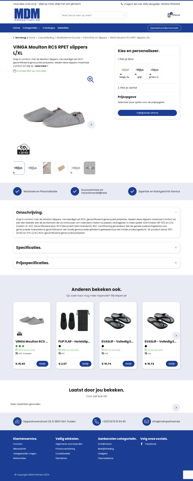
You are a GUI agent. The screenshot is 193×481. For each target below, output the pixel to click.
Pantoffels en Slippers (95, 37)
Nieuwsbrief (19, 448)
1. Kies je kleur (126, 59)
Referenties (19, 458)
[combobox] (90, 15)
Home (32, 37)
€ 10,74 (106, 363)
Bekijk (42, 363)
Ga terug (20, 37)
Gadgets (103, 453)
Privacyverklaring (65, 448)
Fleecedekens (105, 458)
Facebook (150, 444)
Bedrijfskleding (106, 448)
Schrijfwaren (105, 444)
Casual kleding (46, 37)
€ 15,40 (20, 363)
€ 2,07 (62, 363)
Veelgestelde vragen (24, 453)
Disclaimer (61, 458)
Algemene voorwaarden (69, 444)
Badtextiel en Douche (68, 37)
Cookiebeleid (63, 453)
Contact (17, 444)
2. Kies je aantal (127, 87)
